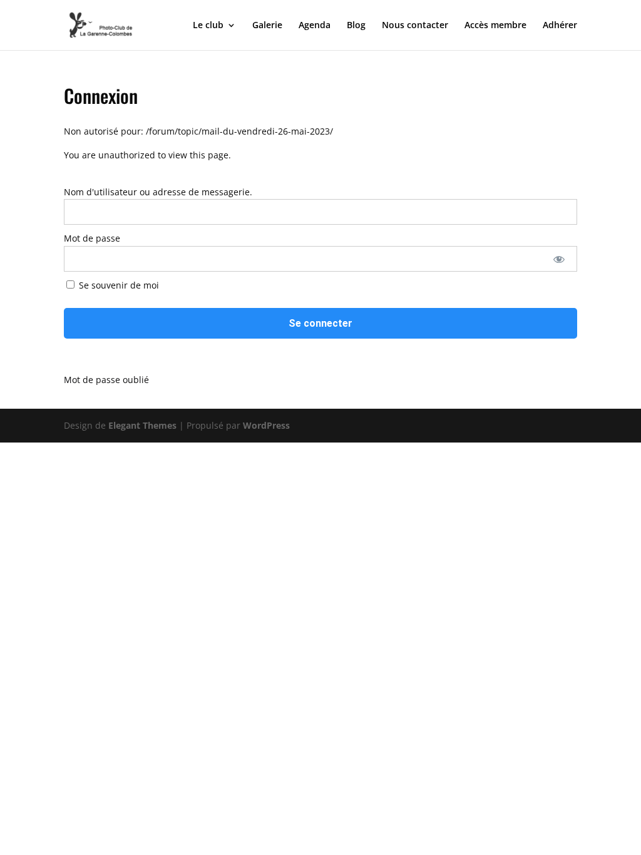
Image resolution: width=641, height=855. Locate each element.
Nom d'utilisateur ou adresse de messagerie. (158, 192)
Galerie (267, 26)
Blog (356, 26)
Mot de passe (92, 238)
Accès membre (495, 26)
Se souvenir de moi (117, 285)
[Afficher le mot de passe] (559, 259)
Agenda (315, 26)
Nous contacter (415, 26)
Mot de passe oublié (106, 380)
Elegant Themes (142, 425)
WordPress (266, 425)
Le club (208, 26)
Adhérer (560, 26)
